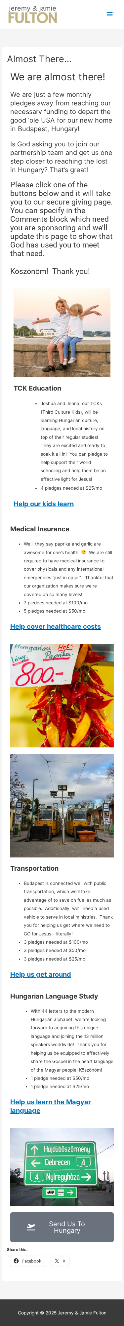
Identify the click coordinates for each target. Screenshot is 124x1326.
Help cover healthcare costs (55, 626)
